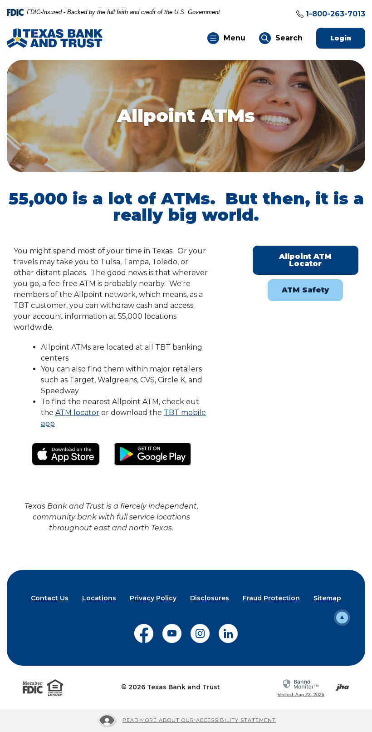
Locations (99, 598)
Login (347, 38)
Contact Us (50, 598)
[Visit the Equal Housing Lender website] (55, 687)
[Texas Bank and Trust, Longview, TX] (55, 37)
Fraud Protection (271, 598)
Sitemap (327, 598)
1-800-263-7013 (335, 14)
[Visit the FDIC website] (33, 687)
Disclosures (209, 598)
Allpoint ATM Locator (305, 260)
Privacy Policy (153, 598)
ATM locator (77, 412)
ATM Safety (305, 290)
